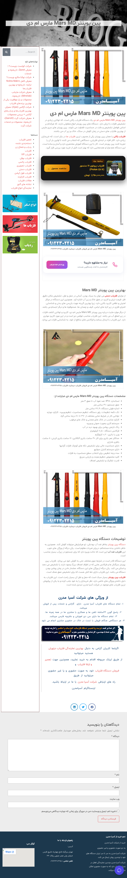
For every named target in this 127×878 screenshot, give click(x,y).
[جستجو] (6, 52)
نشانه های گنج (24, 184)
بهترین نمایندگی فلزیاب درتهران (65, 648)
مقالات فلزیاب (24, 180)
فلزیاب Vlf (26, 154)
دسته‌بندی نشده (23, 143)
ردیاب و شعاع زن (23, 147)
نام (117, 774)
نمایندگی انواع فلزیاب (21, 188)
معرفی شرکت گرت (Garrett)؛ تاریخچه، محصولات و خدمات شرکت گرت (17, 122)
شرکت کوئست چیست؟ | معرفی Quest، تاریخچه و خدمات (19, 70)
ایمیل (115, 787)
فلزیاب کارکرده (24, 177)
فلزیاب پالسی (24, 162)
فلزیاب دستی (25, 169)
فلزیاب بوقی (25, 158)
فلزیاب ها (71, 136)
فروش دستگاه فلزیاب (107, 671)
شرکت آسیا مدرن (87, 682)
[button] (92, 706)
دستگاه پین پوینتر (116, 544)
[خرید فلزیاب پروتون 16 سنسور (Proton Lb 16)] (83, 168)
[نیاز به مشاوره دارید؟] (83, 265)
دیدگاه (115, 736)
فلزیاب (28, 151)
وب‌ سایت (114, 799)
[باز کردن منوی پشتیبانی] (119, 870)
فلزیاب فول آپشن (23, 173)
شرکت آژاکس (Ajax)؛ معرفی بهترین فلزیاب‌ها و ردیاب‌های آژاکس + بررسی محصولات (17, 111)
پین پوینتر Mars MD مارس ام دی (109, 120)
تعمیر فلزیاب (25, 139)
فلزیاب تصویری (24, 165)
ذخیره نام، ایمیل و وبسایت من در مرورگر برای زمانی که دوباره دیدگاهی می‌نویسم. (79, 811)
